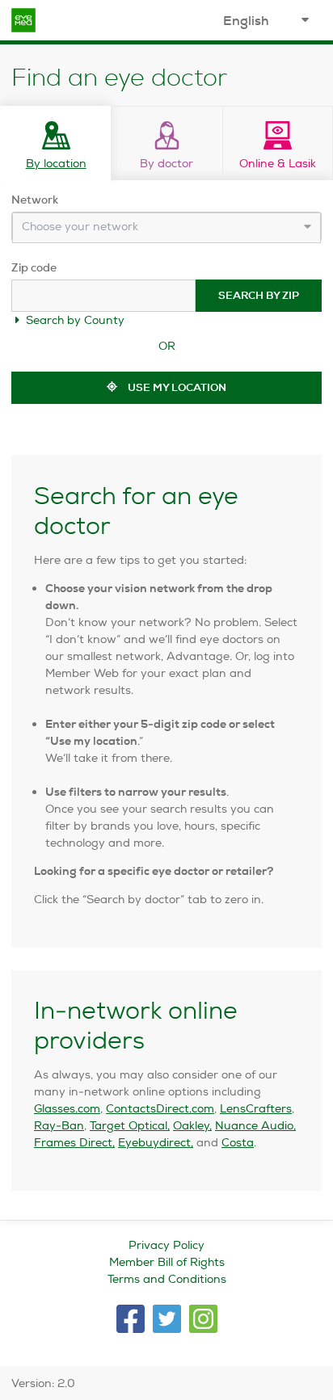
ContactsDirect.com (160, 1108)
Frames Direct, (74, 1142)
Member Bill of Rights (167, 1262)
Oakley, (192, 1125)
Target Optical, (130, 1125)
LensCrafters (256, 1108)
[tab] (55, 143)
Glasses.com (67, 1108)
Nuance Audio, (255, 1125)
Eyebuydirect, (155, 1142)
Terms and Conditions (166, 1279)
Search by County (73, 320)
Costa (237, 1142)
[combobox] (166, 228)
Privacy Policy (166, 1245)
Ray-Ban (59, 1125)
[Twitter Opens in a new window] (167, 1319)
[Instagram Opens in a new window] (203, 1319)
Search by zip (258, 295)
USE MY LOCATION (175, 387)
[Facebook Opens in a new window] (130, 1319)
